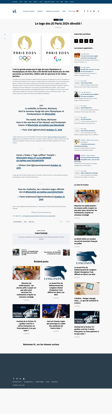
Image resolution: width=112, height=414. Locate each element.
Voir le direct (73, 11)
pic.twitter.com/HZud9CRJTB (30, 160)
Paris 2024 (31, 221)
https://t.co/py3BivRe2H (39, 158)
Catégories (40, 11)
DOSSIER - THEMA (85, 140)
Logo (25, 221)
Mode (62, 1)
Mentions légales (40, 381)
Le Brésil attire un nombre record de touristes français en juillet (86, 241)
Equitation (48, 269)
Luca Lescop (41, 233)
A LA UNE (56, 19)
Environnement (94, 140)
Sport (30, 1)
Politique (92, 155)
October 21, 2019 (54, 130)
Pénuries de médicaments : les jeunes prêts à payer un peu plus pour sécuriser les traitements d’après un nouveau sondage (26, 290)
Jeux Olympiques (18, 221)
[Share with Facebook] (4, 34)
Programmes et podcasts (53, 11)
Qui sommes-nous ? (17, 381)
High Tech (35, 1)
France (21, 1)
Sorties (40, 1)
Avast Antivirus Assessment (88, 130)
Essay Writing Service (86, 107)
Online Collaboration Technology (89, 173)
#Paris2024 (50, 114)
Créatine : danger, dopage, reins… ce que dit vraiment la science (86, 300)
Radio (64, 11)
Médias (52, 307)
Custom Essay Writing (86, 83)
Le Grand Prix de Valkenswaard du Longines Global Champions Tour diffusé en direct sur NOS (56, 289)
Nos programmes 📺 (29, 381)
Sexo (57, 1)
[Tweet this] (4, 38)
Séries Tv (23, 307)
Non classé (83, 81)
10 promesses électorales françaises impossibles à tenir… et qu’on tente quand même (86, 159)
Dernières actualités (28, 11)
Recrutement (54, 381)
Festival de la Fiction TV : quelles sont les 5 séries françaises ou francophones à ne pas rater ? (26, 326)
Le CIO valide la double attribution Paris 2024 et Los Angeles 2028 (38, 216)
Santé (22, 269)
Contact (47, 381)
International (15, 1)
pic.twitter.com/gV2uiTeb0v (50, 192)
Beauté (66, 1)
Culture (25, 1)
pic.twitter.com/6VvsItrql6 (51, 125)
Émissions (72, 1)
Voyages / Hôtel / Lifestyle (49, 1)
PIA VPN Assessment (86, 119)
